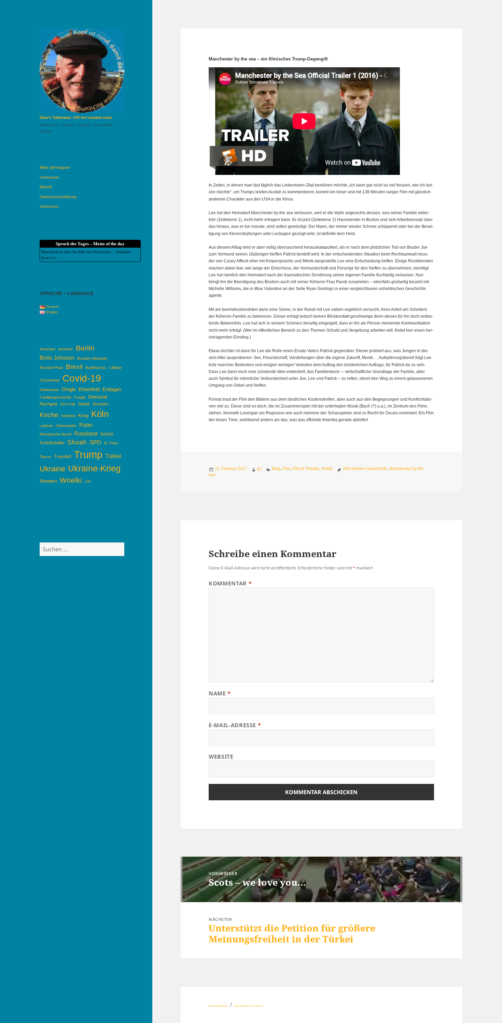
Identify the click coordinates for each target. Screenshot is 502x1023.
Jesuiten (100, 403)
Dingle (69, 389)
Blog (276, 468)
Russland (85, 433)
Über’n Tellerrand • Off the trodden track (76, 117)
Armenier (65, 349)
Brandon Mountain (92, 358)
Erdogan (111, 389)
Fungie (79, 397)
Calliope (115, 367)
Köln (100, 414)
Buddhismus (95, 367)
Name (220, 693)
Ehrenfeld (89, 389)
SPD (95, 442)
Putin (85, 424)
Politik (327, 468)
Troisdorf (62, 456)
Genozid (97, 397)
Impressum (49, 206)
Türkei (113, 456)
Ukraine (52, 469)
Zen (88, 481)
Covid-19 (81, 378)
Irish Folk (67, 404)
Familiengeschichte (55, 397)
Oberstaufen (66, 426)
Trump (88, 454)
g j (259, 468)
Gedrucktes (49, 177)
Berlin (85, 348)
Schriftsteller (52, 442)
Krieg (83, 415)
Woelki (71, 480)
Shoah (77, 442)
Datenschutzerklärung (58, 197)
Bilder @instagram (55, 167)
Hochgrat (48, 403)
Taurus (45, 457)
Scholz (107, 434)
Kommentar (230, 583)
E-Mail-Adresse (235, 725)
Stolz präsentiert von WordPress (248, 1006)
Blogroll (46, 187)
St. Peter (111, 443)
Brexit (74, 366)
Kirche (49, 414)
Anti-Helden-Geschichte (365, 468)
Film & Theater (305, 468)
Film (286, 468)
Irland (83, 403)
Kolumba (68, 416)
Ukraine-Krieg (94, 468)
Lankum (46, 426)
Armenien (47, 349)
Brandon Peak (51, 367)
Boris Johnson (57, 358)
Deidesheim (49, 390)
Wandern (48, 481)
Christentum (50, 380)
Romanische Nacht (55, 434)
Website (221, 756)
